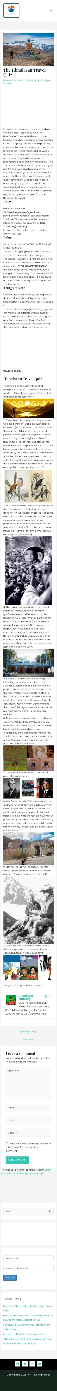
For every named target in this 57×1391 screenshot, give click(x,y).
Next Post (28, 1039)
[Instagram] (32, 1363)
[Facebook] (46, 996)
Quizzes (30, 80)
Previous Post (28, 1031)
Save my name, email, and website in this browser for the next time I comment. (28, 1147)
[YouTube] (39, 1363)
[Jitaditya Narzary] (11, 1000)
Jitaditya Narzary (26, 997)
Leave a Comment (13, 80)
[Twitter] (50, 996)
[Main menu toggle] (51, 10)
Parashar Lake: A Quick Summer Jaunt (24, 1334)
